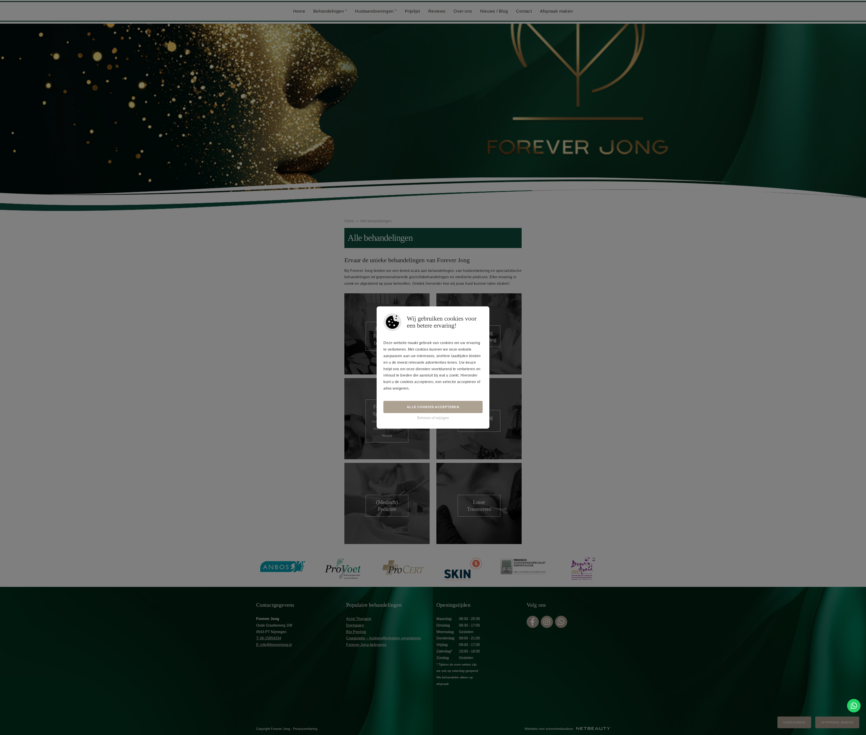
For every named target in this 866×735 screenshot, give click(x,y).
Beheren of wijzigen (433, 418)
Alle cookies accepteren (433, 407)
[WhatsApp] (854, 705)
